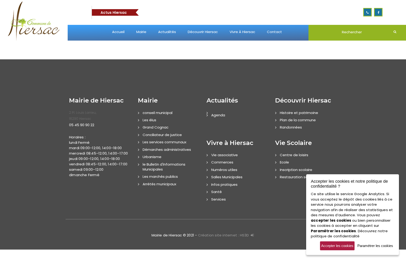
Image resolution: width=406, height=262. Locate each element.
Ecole (284, 162)
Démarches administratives (167, 149)
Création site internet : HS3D (223, 235)
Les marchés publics (160, 176)
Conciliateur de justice (162, 134)
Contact (274, 31)
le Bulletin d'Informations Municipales (164, 167)
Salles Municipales (226, 177)
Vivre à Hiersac (242, 31)
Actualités (167, 31)
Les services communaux (164, 142)
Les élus (149, 120)
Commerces (222, 162)
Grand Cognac (155, 127)
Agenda (218, 115)
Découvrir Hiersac (203, 31)
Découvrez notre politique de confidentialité (349, 233)
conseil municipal (157, 112)
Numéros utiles (224, 169)
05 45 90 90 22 (81, 124)
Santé (216, 191)
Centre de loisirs (294, 154)
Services (218, 199)
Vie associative (224, 154)
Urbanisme (152, 156)
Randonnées (291, 127)
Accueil (118, 31)
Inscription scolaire (296, 169)
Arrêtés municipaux (159, 184)
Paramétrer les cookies (375, 246)
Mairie (141, 31)
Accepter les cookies (337, 246)
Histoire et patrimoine (299, 112)
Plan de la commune (298, 120)
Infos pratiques (224, 184)
